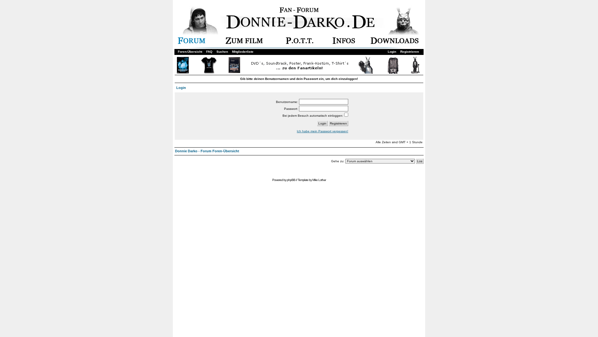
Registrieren (409, 51)
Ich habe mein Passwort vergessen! (322, 131)
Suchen (222, 51)
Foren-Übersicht (190, 51)
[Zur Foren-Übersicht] (191, 43)
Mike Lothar (319, 180)
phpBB (291, 180)
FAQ (209, 51)
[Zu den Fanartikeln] (298, 72)
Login (392, 51)
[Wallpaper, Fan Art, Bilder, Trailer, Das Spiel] (395, 43)
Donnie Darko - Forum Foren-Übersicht (207, 151)
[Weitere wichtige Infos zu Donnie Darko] (344, 43)
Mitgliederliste (243, 51)
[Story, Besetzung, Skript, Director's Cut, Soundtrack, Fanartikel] (244, 43)
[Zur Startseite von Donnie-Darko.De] (302, 27)
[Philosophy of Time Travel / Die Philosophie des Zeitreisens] (299, 43)
